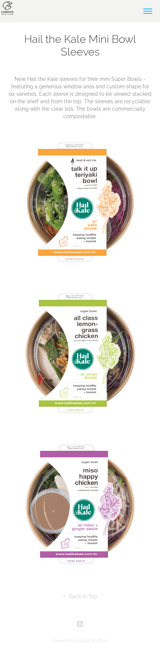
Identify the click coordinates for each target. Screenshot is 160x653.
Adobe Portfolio (92, 640)
